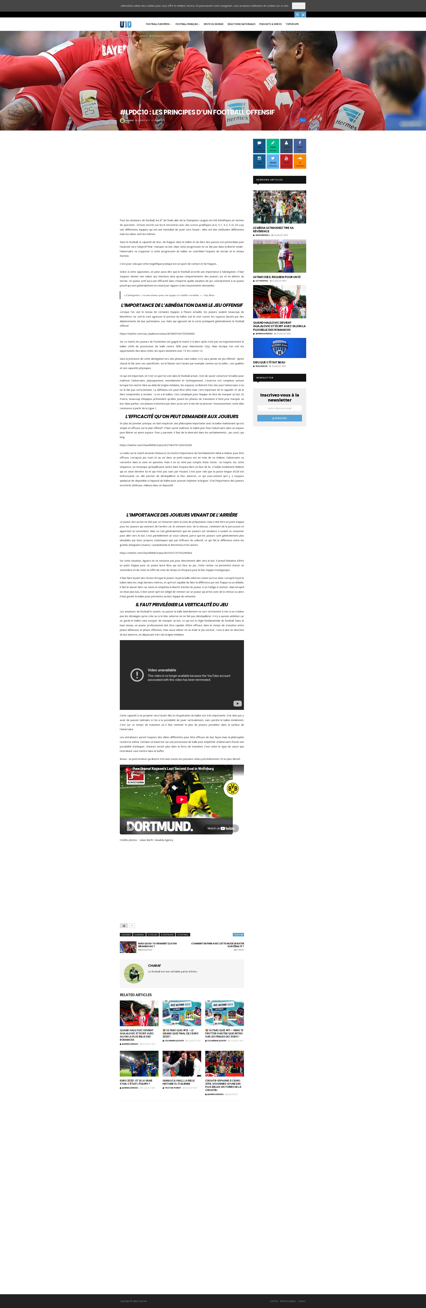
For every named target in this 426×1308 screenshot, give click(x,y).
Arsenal (140, 934)
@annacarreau (130, 1044)
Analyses (132, 36)
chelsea (153, 934)
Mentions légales (288, 1301)
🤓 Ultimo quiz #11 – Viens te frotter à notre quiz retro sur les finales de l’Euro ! (224, 1033)
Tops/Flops (292, 24)
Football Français (187, 24)
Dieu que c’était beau (269, 362)
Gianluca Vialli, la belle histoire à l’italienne (179, 1082)
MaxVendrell (263, 235)
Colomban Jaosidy (174, 1040)
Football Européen (157, 24)
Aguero (127, 934)
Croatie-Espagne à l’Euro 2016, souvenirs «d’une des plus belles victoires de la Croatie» (223, 1085)
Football (184, 934)
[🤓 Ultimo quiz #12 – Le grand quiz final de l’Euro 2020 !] (182, 1013)
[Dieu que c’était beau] (279, 348)
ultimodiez (262, 280)
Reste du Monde (213, 24)
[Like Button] (124, 925)
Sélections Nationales (241, 24)
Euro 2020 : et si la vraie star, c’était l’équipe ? (136, 1082)
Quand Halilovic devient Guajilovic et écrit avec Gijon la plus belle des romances (137, 1035)
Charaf (130, 120)
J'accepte (299, 5)
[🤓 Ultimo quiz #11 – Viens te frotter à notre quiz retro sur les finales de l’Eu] (224, 1013)
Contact (301, 1301)
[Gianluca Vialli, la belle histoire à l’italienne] (182, 1064)
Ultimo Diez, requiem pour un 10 (277, 277)
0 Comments (158, 120)
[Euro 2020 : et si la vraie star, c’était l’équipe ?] (139, 1064)
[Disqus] (182, 1147)
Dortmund (168, 934)
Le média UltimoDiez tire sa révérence (273, 229)
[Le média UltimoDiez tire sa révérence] (279, 207)
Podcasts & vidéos (270, 24)
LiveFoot (274, 1301)
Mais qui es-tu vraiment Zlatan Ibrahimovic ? (157, 946)
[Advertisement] (182, 179)
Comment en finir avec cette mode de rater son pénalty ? (217, 946)
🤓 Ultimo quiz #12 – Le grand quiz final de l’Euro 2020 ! (181, 1033)
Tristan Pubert (173, 1087)
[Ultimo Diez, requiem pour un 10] (279, 256)
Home (122, 36)
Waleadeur (262, 366)
